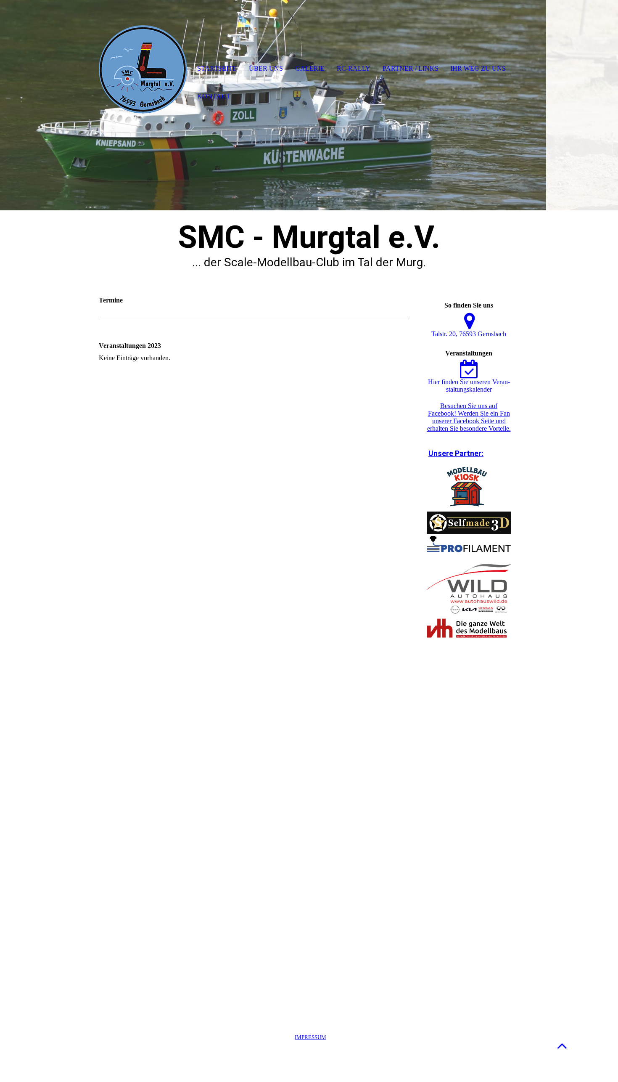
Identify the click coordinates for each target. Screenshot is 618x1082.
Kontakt (213, 96)
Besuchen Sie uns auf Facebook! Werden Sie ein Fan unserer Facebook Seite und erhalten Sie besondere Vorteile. (469, 417)
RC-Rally (353, 68)
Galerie (310, 68)
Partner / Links (410, 68)
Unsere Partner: (455, 453)
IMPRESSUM (310, 1037)
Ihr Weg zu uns (478, 68)
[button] (562, 1045)
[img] (143, 69)
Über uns (266, 68)
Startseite (217, 68)
